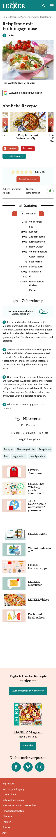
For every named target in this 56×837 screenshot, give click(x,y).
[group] (28, 127)
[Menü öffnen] (52, 5)
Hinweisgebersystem (13, 811)
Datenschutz (9, 795)
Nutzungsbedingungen (14, 789)
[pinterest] (28, 767)
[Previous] (5, 122)
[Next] (51, 122)
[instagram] (39, 767)
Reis (6, 456)
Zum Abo (28, 746)
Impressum (8, 784)
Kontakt (6, 827)
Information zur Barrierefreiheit (19, 805)
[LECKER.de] (13, 5)
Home (5, 17)
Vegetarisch (19, 456)
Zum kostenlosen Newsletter (28, 691)
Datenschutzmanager (13, 800)
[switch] (43, 311)
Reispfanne (45, 17)
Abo (4, 833)
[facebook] (16, 767)
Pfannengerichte (29, 17)
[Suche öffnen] (43, 5)
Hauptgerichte (37, 456)
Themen (6, 822)
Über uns (7, 816)
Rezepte (14, 17)
